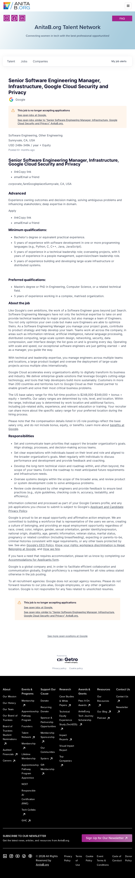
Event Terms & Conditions (103, 860)
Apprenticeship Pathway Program (30, 716)
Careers (7, 760)
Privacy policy (59, 668)
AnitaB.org (42, 864)
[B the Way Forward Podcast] (30, 856)
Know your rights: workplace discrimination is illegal (89, 545)
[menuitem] (70, 172)
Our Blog (102, 711)
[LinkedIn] (22, 18)
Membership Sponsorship (48, 735)
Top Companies (65, 758)
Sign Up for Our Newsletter (105, 838)
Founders (27, 726)
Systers (45, 758)
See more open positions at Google (67, 635)
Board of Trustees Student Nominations (10, 733)
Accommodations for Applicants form (33, 559)
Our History (9, 703)
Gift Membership (47, 767)
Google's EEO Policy (40, 545)
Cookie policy (76, 668)
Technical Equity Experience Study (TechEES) (68, 718)
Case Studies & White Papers (66, 701)
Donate (45, 700)
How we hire (51, 549)
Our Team (8, 709)
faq (122, 18)
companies (40, 61)
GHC (24, 820)
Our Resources (103, 698)
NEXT (25, 784)
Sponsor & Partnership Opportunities (48, 722)
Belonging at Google (22, 549)
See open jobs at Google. (32, 115)
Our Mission (9, 696)
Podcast (101, 718)
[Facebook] (14, 18)
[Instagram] (7, 18)
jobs (24, 61)
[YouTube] (17, 856)
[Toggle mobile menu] (128, 5)
